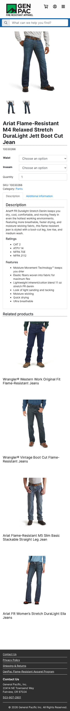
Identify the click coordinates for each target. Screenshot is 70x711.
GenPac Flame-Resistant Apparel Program (28, 671)
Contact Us (9, 654)
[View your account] (55, 7)
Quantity (8, 176)
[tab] (13, 196)
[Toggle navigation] (63, 6)
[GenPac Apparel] (20, 9)
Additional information (39, 196)
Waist (6, 157)
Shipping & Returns (14, 665)
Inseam (7, 167)
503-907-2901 (12, 697)
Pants (19, 188)
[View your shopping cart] (46, 7)
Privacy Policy (11, 660)
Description (13, 196)
